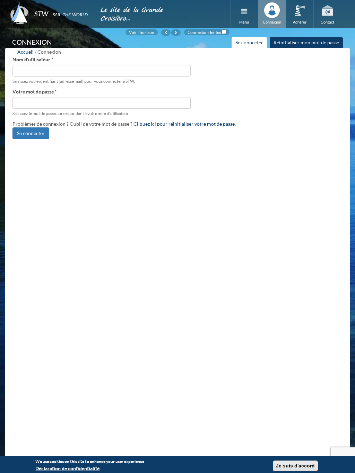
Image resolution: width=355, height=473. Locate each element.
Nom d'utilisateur (32, 59)
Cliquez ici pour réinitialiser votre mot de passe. (184, 124)
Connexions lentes (204, 32)
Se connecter (251, 43)
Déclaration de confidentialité (67, 468)
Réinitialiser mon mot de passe (306, 42)
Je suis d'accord (295, 465)
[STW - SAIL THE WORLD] (51, 4)
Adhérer (299, 22)
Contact (327, 22)
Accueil (25, 52)
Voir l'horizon (141, 32)
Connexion (272, 22)
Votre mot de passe (34, 92)
